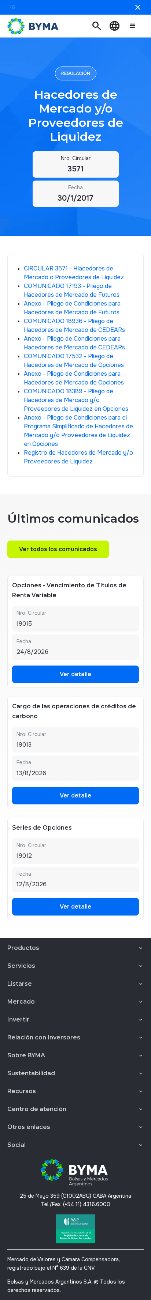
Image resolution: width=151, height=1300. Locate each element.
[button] (96, 26)
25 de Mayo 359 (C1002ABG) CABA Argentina (75, 1196)
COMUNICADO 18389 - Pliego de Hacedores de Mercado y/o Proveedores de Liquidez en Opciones (76, 400)
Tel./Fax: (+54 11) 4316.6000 (75, 1204)
